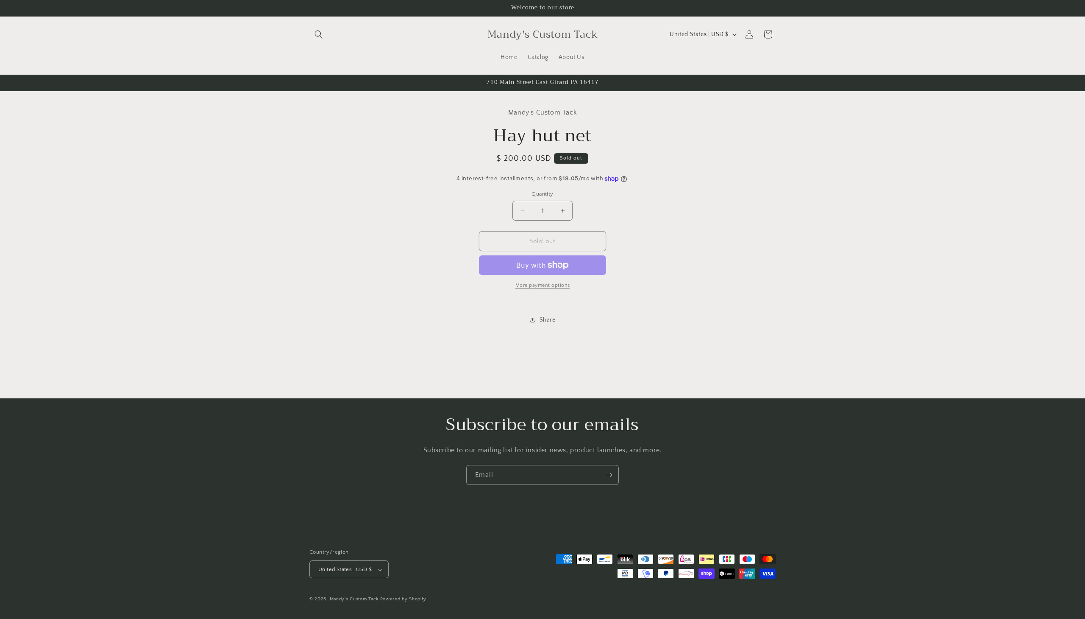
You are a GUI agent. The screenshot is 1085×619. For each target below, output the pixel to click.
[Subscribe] (609, 475)
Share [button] (548, 320)
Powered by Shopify (403, 599)
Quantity (542, 194)
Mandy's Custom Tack (354, 599)
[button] (318, 34)
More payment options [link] (542, 285)
